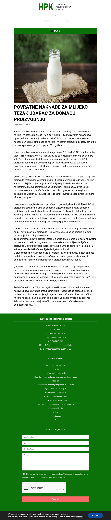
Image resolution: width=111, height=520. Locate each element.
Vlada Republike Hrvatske (55, 365)
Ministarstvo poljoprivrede (56, 373)
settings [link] (79, 517)
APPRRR (55, 381)
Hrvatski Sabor (55, 369)
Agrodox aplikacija (55, 408)
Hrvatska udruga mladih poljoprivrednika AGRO (55, 404)
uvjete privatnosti (59, 478)
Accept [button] (95, 515)
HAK (55, 420)
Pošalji (55, 499)
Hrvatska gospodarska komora (55, 397)
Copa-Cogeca (55, 416)
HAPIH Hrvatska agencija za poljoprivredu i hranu (55, 385)
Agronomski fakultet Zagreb (55, 389)
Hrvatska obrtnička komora (55, 393)
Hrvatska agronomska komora (55, 400)
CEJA (55, 412)
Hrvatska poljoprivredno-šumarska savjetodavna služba (55, 377)
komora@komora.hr (58, 337)
